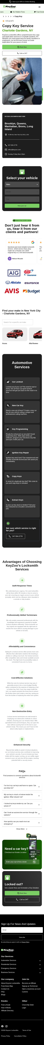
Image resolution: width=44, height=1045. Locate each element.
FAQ (2, 992)
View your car (22, 206)
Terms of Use (26, 1030)
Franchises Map (7, 986)
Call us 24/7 (23, 53)
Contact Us (5, 989)
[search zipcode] (34, 862)
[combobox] (20, 184)
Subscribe (22, 937)
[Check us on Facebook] (2, 1026)
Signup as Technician (30, 986)
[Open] (37, 184)
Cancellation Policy (20, 1036)
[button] (22, 786)
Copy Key (18, 16)
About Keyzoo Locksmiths (10, 983)
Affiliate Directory (7, 1010)
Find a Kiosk (5, 1005)
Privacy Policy (5, 1036)
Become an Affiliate (29, 983)
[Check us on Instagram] (6, 1026)
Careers (25, 992)
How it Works (6, 1008)
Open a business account (31, 989)
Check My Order (28, 1005)
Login (24, 1008)
